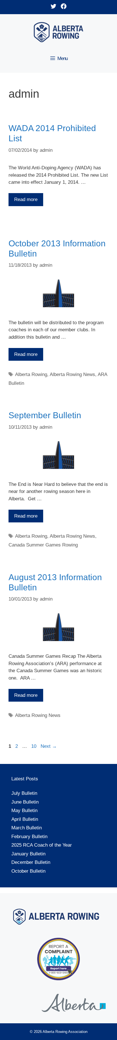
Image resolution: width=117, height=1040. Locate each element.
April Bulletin (24, 819)
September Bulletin (45, 415)
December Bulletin (30, 862)
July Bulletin (24, 793)
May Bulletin (24, 810)
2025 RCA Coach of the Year (41, 845)
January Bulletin (28, 854)
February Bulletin (29, 836)
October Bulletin (28, 871)
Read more (25, 199)
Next (49, 746)
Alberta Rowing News (72, 374)
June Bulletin (25, 802)
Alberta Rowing (31, 374)
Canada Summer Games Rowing (43, 545)
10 (34, 746)
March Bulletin (26, 827)
